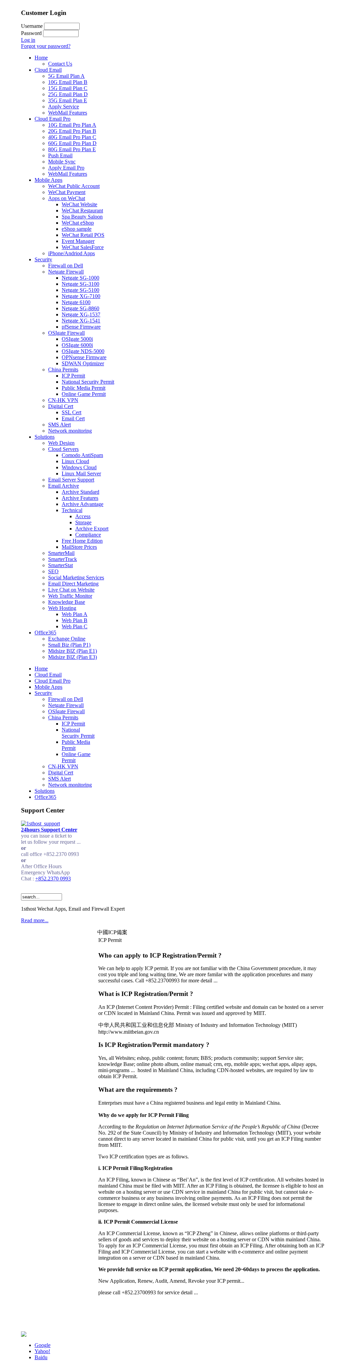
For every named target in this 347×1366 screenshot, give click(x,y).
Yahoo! (42, 1351)
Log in (28, 40)
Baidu (41, 1357)
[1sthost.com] (23, 1335)
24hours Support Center (49, 830)
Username (32, 26)
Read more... (34, 920)
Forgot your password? (45, 46)
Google (42, 1345)
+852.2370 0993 (53, 878)
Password (31, 33)
